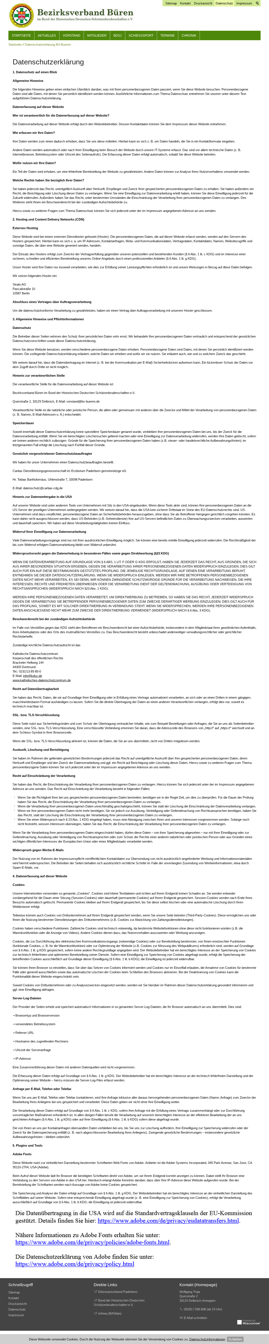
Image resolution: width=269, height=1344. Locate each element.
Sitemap (14, 1292)
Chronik (189, 35)
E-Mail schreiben (195, 1318)
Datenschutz (17, 1309)
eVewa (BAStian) (109, 1313)
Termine (167, 35)
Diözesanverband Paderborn (117, 1291)
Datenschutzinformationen (207, 1339)
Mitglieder (97, 35)
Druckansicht (17, 1303)
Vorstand (71, 35)
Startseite (21, 35)
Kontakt (13, 1298)
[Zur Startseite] (71, 15)
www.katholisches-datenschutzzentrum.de (42, 680)
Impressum (16, 1315)
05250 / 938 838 (195, 1309)
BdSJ (117, 35)
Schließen (235, 1339)
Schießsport (141, 35)
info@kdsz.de (32, 676)
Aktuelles (47, 35)
